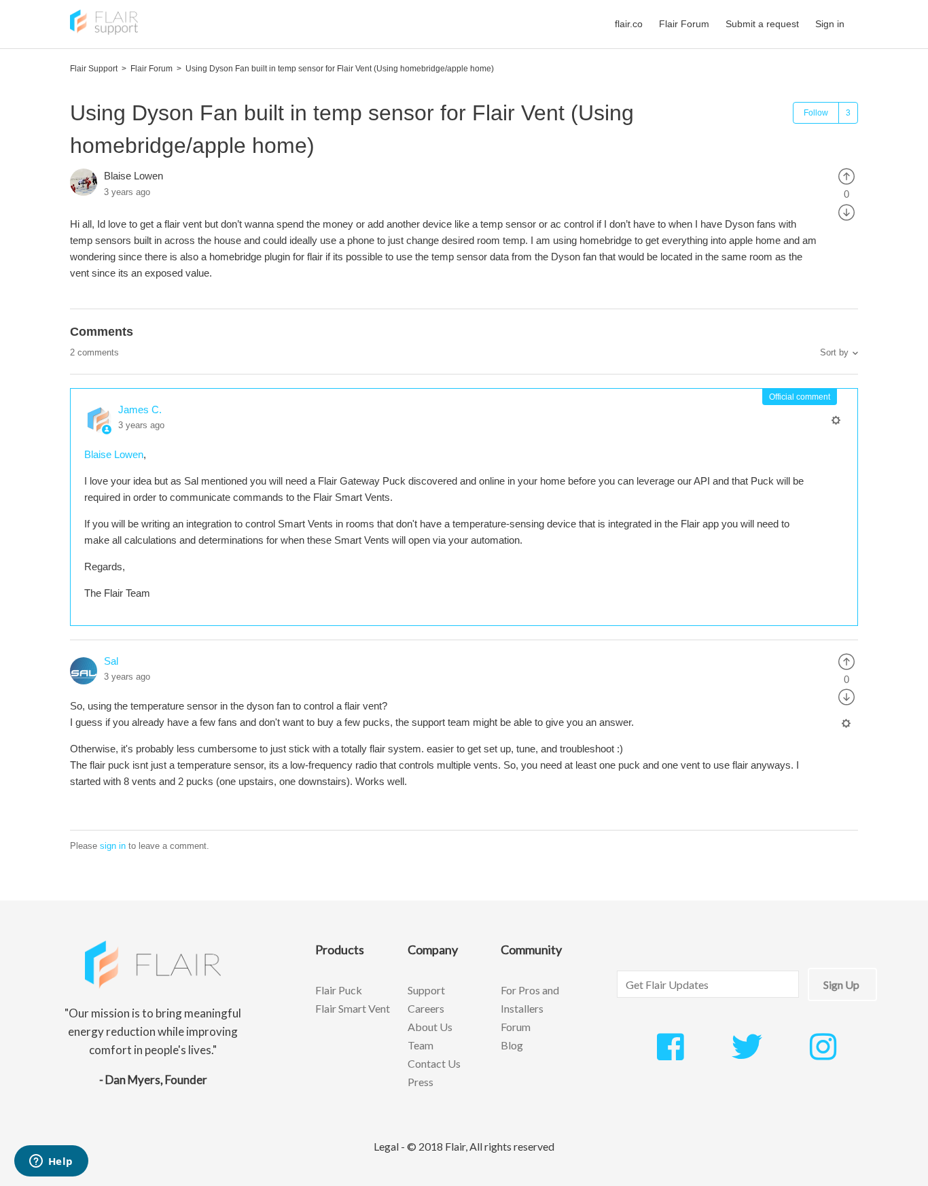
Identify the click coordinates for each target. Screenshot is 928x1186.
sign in (113, 846)
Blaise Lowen (133, 175)
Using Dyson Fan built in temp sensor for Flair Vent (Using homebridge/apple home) (339, 68)
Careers (426, 1008)
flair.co (629, 23)
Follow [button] (816, 113)
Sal (111, 661)
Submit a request (762, 23)
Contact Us (434, 1063)
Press (420, 1081)
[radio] (846, 175)
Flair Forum (684, 23)
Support (426, 989)
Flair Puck (338, 989)
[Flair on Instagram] (823, 1054)
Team (420, 1045)
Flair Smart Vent (352, 1008)
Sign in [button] (829, 23)
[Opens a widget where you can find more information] (51, 1162)
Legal (386, 1146)
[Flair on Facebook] (670, 1054)
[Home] (104, 31)
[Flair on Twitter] (747, 1054)
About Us (430, 1026)
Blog (512, 1045)
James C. (140, 409)
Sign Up (841, 984)
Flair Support (94, 68)
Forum (516, 1026)
